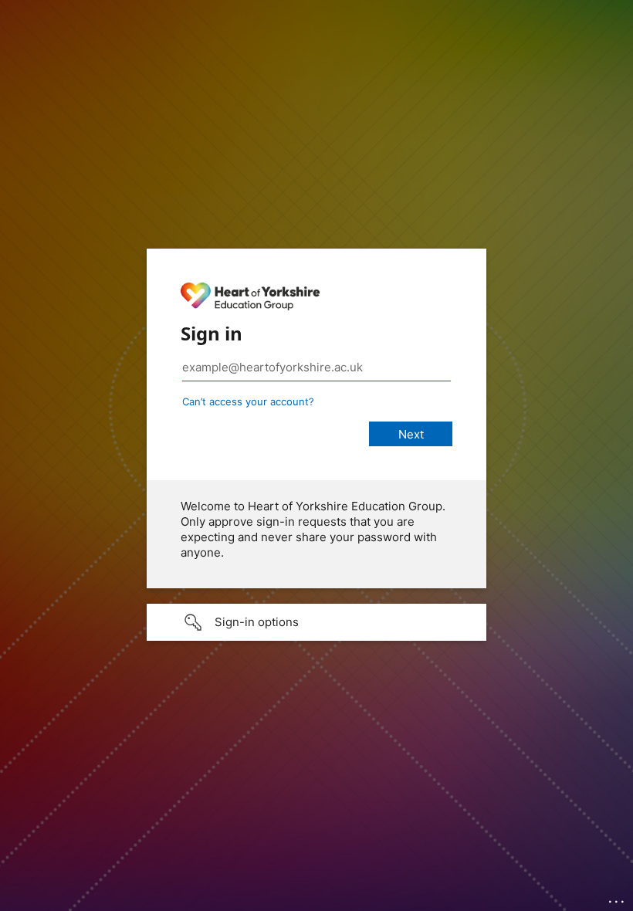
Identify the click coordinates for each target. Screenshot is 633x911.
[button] (316, 622)
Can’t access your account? (248, 401)
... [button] (617, 898)
